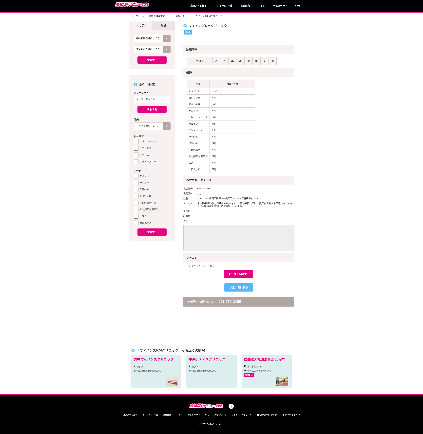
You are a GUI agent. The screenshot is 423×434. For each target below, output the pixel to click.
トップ (134, 16)
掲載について (220, 415)
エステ (143, 216)
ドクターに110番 (223, 5)
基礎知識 (245, 5)
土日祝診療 (145, 223)
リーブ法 (144, 155)
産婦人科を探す (199, 5)
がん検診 (144, 183)
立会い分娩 (145, 196)
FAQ (297, 5)
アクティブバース (149, 161)
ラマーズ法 (145, 148)
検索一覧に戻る (239, 287)
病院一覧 (180, 16)
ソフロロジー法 (148, 141)
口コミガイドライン (291, 415)
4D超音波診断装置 (149, 209)
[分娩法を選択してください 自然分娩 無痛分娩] (152, 126)
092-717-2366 (229, 301)
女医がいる (145, 176)
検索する (152, 60)
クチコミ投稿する (238, 274)
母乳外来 (144, 189)
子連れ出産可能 (148, 203)
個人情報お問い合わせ (267, 415)
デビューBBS (280, 5)
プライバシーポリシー (241, 415)
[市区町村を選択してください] (152, 49)
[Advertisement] (152, 292)
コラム (261, 5)
